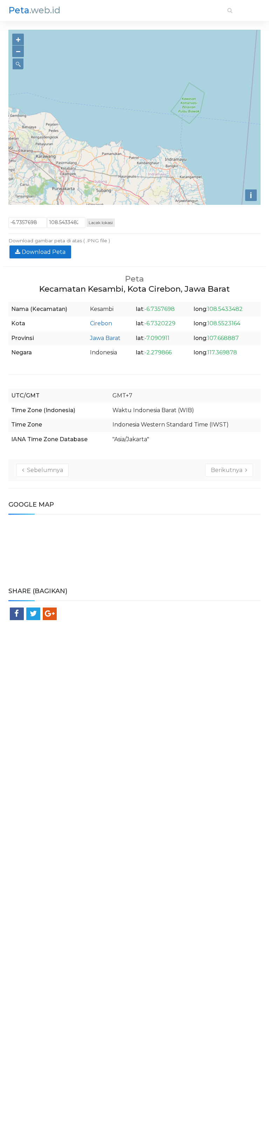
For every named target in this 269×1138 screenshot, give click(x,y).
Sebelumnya (43, 470)
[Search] (230, 10)
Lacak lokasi (101, 222)
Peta (34, 10)
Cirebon (101, 323)
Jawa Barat (105, 338)
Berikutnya (228, 470)
